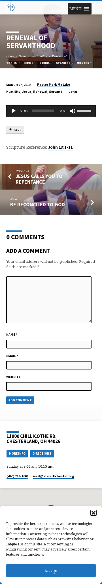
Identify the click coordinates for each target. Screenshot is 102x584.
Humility (41, 56)
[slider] (85, 110)
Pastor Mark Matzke (53, 84)
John (73, 91)
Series (29, 63)
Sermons (25, 56)
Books (45, 63)
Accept (51, 571)
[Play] (13, 111)
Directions (42, 453)
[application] (51, 111)
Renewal (40, 91)
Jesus (26, 91)
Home (10, 56)
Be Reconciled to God (37, 204)
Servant (55, 91)
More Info (17, 453)
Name (12, 334)
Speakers (63, 63)
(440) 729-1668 (17, 476)
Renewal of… (60, 56)
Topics (11, 63)
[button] (93, 513)
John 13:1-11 (60, 147)
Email (12, 356)
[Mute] (72, 111)
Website (13, 377)
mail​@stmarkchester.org (53, 476)
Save (17, 130)
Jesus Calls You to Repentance (39, 179)
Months (83, 63)
